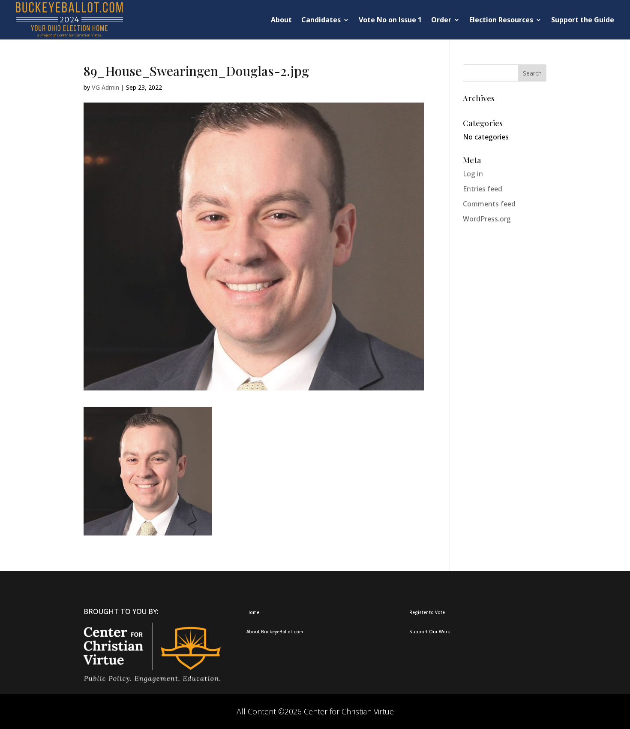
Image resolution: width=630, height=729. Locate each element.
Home (252, 612)
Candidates (321, 19)
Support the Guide (582, 19)
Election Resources (501, 19)
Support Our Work (429, 632)
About (281, 19)
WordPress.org (487, 219)
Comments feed (489, 204)
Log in (473, 173)
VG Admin (105, 87)
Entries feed (482, 189)
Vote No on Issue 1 (390, 19)
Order (441, 19)
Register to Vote (427, 612)
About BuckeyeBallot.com (274, 632)
